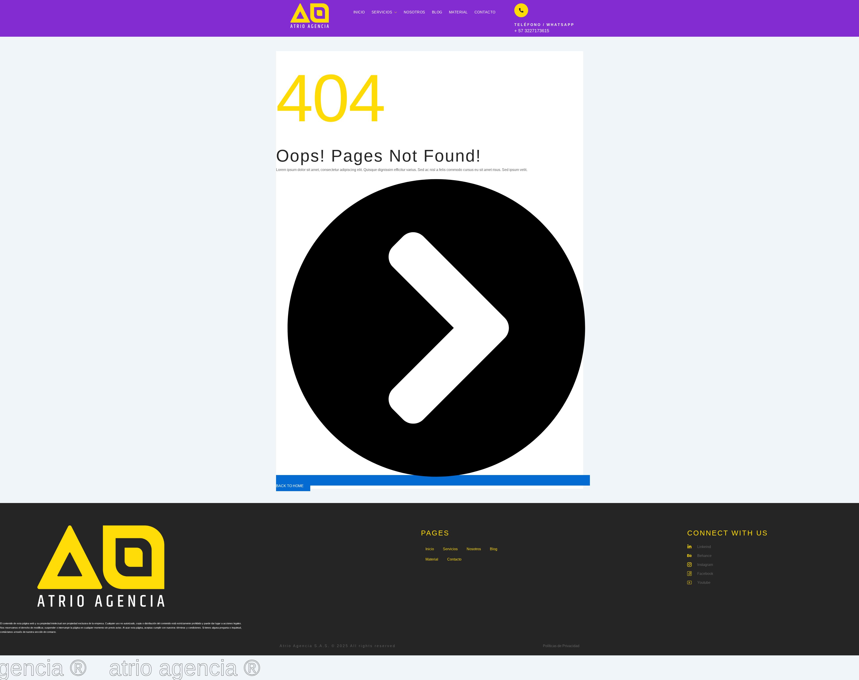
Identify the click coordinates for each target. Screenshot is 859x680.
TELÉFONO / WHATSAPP (544, 25)
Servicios (382, 12)
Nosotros (414, 12)
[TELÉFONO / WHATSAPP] (521, 10)
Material (458, 12)
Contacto (484, 12)
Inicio (359, 12)
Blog (437, 12)
